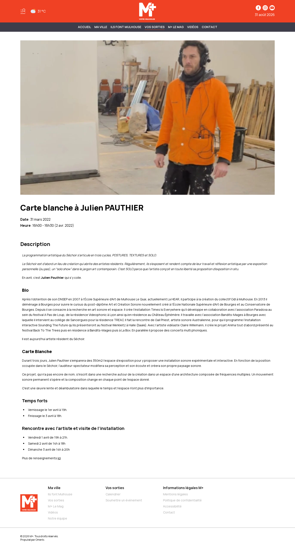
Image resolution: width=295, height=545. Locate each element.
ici (59, 458)
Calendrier (113, 494)
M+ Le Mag (176, 27)
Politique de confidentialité (182, 500)
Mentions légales (175, 494)
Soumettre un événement (124, 500)
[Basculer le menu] (22, 11)
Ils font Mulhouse (60, 494)
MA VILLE (100, 27)
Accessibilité (172, 506)
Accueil (84, 27)
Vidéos (192, 27)
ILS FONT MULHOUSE (126, 27)
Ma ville (54, 487)
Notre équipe (57, 518)
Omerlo (40, 540)
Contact (209, 27)
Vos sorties (155, 27)
